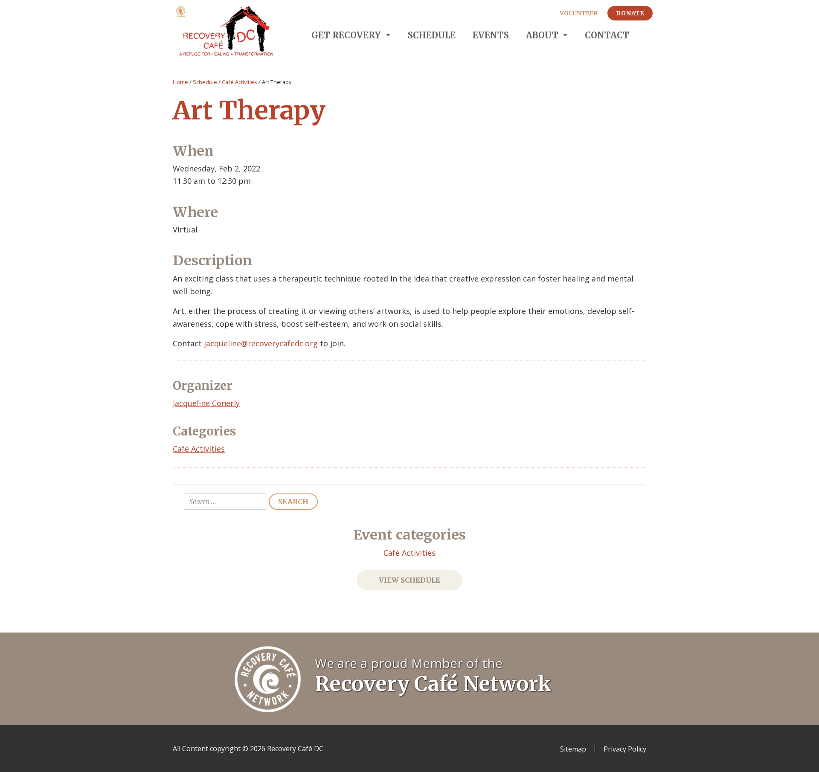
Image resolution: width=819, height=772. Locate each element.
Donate (630, 13)
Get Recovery (347, 35)
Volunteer (579, 13)
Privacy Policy (625, 749)
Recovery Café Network (433, 684)
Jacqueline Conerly (206, 403)
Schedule (432, 35)
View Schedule (409, 580)
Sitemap (573, 749)
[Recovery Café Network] (268, 678)
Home (180, 82)
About (543, 35)
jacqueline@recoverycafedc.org (261, 343)
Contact (607, 35)
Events (491, 35)
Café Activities (239, 82)
